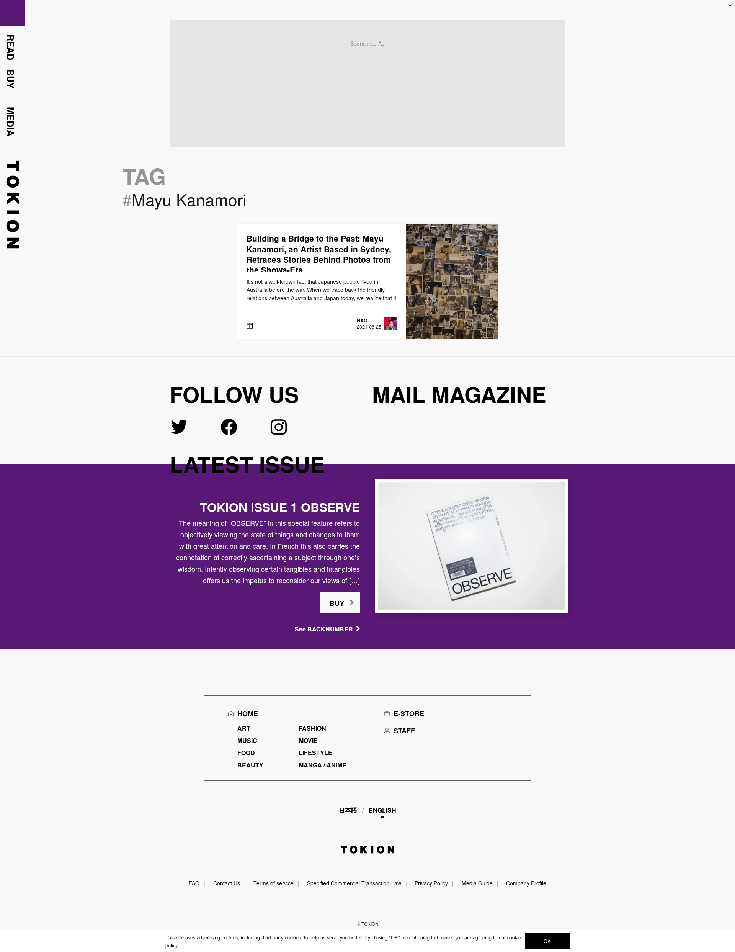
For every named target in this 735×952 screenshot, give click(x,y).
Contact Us (226, 883)
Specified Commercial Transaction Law (354, 883)
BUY (337, 603)
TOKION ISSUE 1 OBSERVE (280, 507)
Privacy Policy (431, 883)
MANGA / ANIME (322, 765)
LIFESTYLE (315, 752)
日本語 (348, 810)
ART (243, 728)
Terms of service (273, 883)
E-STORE (409, 713)
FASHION (312, 728)
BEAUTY (250, 765)
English (382, 810)
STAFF (404, 731)
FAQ (194, 883)
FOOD (246, 752)
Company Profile (526, 883)
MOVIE (308, 740)
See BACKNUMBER (324, 629)
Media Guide (477, 883)
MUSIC (247, 740)
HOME (247, 713)
